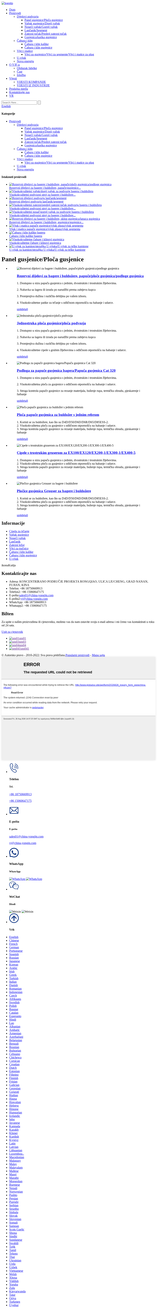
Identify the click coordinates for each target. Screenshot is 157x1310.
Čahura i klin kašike (37, 44)
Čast (19, 71)
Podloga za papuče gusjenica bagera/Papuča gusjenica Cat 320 (66, 370)
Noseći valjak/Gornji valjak (41, 26)
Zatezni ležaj (17, 545)
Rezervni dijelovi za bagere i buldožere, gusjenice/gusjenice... (46, 222)
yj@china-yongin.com (34, 598)
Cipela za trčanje (19, 531)
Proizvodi (15, 13)
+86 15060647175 (20, 800)
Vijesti (13, 78)
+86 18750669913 (20, 794)
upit (19, 309)
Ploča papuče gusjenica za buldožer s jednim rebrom (58, 415)
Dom (12, 9)
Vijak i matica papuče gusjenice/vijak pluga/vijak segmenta (44, 229)
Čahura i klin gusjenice (38, 47)
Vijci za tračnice (19, 548)
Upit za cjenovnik (12, 631)
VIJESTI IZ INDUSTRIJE (33, 85)
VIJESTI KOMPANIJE (31, 82)
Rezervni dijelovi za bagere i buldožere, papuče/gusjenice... (45, 187)
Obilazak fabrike (27, 68)
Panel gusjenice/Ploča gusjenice (44, 20)
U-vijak (21, 57)
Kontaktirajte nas (19, 92)
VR (11, 95)
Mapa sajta (98, 655)
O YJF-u (14, 64)
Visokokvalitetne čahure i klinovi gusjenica (35, 242)
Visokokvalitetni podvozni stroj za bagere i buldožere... (42, 194)
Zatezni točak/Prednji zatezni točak (46, 33)
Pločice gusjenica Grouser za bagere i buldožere (54, 491)
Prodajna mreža (18, 88)
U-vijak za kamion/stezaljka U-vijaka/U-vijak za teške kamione (47, 249)
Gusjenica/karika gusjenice (41, 37)
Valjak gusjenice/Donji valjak (42, 23)
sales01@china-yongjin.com (36, 595)
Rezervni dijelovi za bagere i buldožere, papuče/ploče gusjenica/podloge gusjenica (80, 276)
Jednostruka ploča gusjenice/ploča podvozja (51, 323)
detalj (24, 309)
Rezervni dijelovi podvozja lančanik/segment (36, 201)
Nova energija (25, 61)
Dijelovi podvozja (27, 16)
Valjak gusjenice (19, 534)
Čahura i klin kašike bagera (25, 236)
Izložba (21, 75)
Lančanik (14, 541)
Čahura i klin (25, 40)
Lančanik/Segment (36, 30)
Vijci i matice (25, 51)
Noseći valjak (17, 538)
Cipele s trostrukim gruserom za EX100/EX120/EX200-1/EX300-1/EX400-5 (76, 453)
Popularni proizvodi (77, 655)
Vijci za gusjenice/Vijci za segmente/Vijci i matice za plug (59, 54)
